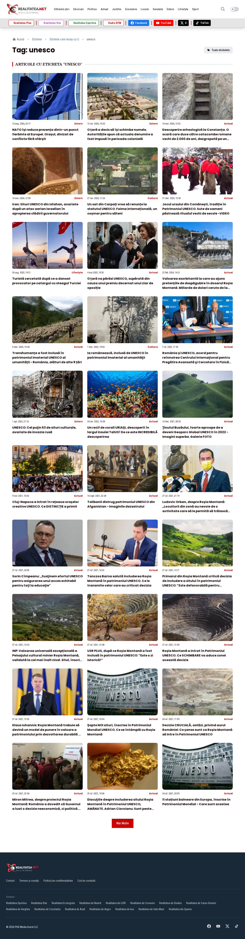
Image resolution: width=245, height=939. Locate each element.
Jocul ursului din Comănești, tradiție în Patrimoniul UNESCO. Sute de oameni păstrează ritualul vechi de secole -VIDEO (195, 209)
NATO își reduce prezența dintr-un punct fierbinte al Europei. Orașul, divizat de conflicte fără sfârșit (45, 134)
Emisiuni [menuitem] (78, 9)
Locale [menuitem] (145, 9)
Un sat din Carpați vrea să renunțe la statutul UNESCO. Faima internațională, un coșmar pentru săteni (122, 209)
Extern (78, 123)
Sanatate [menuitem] (158, 9)
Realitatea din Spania (180, 909)
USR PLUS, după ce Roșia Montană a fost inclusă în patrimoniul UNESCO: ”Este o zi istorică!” (120, 655)
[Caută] (223, 9)
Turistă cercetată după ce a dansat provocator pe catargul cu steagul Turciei (46, 280)
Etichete (37, 39)
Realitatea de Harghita (18, 909)
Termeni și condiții (29, 880)
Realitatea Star (39, 903)
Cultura (153, 198)
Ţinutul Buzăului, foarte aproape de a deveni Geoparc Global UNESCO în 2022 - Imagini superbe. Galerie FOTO (195, 432)
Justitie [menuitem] (116, 9)
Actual (228, 123)
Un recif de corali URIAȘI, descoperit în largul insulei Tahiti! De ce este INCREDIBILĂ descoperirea (122, 432)
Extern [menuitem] (170, 9)
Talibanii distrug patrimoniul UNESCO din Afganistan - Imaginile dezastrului (121, 504)
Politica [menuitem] (92, 9)
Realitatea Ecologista (63, 903)
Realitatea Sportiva (16, 903)
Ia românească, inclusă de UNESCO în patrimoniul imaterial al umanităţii (117, 355)
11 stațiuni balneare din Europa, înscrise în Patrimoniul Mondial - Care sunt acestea (196, 801)
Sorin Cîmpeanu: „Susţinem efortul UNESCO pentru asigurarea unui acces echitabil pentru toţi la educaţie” (47, 581)
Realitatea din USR (116, 903)
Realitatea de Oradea (170, 903)
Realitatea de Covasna (142, 903)
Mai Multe (122, 823)
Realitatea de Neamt (90, 903)
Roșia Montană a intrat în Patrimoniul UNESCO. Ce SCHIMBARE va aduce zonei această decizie (194, 655)
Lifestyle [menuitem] (183, 9)
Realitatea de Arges (100, 909)
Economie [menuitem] (131, 9)
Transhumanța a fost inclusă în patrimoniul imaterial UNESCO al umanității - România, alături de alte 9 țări (47, 357)
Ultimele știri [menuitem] (61, 9)
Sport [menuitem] (195, 9)
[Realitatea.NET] (27, 9)
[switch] (234, 9)
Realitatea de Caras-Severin (201, 903)
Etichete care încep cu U (64, 39)
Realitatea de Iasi (124, 909)
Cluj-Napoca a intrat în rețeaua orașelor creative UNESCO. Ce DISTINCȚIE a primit (45, 504)
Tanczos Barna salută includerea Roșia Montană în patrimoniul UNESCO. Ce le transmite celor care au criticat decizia (119, 581)
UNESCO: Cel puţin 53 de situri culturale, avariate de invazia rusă (44, 429)
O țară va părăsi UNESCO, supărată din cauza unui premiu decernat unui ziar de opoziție (120, 283)
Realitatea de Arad (75, 909)
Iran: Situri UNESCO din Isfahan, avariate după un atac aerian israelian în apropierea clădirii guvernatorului (45, 209)
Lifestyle (77, 272)
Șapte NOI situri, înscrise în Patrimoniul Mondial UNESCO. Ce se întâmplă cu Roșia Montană (121, 730)
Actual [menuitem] (104, 9)
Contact (10, 880)
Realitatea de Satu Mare (151, 909)
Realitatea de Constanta (47, 909)
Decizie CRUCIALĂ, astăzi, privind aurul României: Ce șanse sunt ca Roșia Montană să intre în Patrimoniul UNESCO (197, 730)
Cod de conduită (86, 880)
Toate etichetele (221, 50)
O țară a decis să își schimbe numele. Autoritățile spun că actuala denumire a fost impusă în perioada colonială (120, 134)
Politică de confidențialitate (58, 880)
